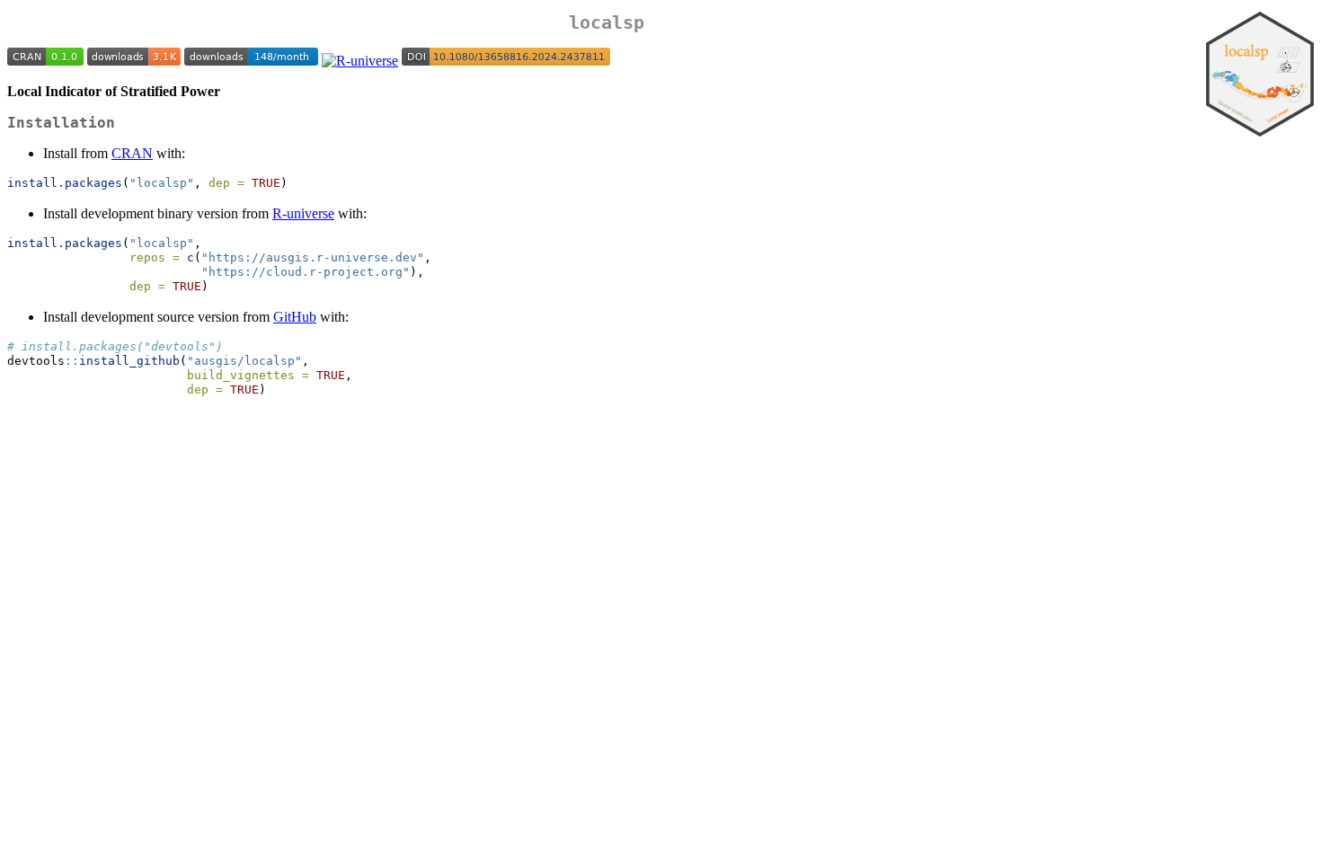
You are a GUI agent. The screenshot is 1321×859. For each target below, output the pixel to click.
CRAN (132, 153)
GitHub (294, 316)
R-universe (303, 213)
